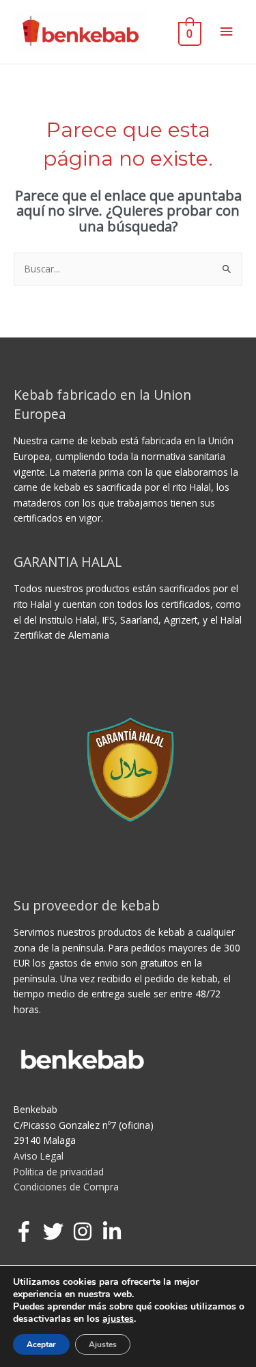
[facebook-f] (27, 1231)
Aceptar (41, 1344)
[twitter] (56, 1231)
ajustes (118, 1319)
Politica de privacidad (59, 1171)
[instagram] (85, 1231)
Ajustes (103, 1344)
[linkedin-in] (115, 1231)
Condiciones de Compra (66, 1186)
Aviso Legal (38, 1155)
